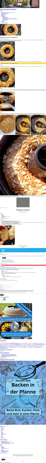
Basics (19, 343)
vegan (11, 267)
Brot (4, 267)
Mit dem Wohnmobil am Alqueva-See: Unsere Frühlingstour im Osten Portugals (9, 355)
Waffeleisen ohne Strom (5, 20)
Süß (24, 347)
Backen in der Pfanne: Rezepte (4, 14)
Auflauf (7, 343)
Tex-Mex (26, 347)
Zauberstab (39, 347)
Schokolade (6, 347)
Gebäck (15, 344)
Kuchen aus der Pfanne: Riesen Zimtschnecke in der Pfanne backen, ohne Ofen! (10, 268)
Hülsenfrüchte (42, 344)
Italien (45, 344)
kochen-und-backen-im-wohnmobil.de (8, 9)
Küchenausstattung (3, 16)
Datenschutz (2, 21)
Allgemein (2, 428)
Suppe (22, 347)
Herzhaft (38, 344)
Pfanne (12, 346)
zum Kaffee (15, 267)
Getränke (2, 433)
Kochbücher (2, 434)
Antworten (2, 274)
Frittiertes (10, 344)
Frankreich (7, 344)
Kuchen (7, 267)
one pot (4, 346)
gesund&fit (20, 344)
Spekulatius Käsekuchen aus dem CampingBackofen (26, 268)
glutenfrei (26, 344)
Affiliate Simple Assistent (6, 448)
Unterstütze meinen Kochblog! (4, 22)
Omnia (9, 267)
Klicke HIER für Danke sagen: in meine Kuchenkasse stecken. (9, 63)
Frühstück (6, 267)
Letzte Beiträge (6, 352)
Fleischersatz (4, 344)
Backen (1, 267)
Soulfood (13, 347)
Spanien (15, 347)
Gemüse (17, 344)
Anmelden (2, 446)
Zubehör (2, 438)
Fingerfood (1, 344)
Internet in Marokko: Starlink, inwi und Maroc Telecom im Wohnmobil (8, 354)
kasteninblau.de (1, 351)
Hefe (35, 344)
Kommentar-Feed (3, 447)
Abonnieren (3, 459)
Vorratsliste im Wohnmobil (5, 17)
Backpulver (3, 267)
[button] (3, 265)
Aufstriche (9, 343)
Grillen (31, 344)
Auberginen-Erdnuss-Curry (4, 441)
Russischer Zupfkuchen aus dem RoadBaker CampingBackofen (7, 443)
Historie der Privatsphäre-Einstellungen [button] (5, 451)
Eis (1, 431)
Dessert (34, 343)
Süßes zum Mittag (3, 437)
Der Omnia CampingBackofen (6, 18)
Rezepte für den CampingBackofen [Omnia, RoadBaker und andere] (8, 12)
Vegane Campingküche (3, 13)
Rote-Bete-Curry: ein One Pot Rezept (5, 442)
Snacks (10, 347)
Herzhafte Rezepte (3, 15)
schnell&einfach (2, 347)
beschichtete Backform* (6, 222)
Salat (1, 435)
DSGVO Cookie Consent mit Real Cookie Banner (5, 462)
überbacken (6, 348)
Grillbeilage (28, 344)
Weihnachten (13, 267)
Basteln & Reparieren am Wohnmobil (5, 356)
